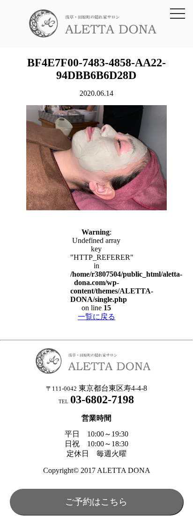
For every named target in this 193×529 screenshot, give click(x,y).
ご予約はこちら (96, 502)
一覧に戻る (96, 317)
